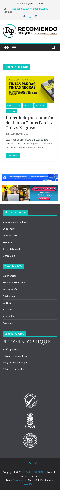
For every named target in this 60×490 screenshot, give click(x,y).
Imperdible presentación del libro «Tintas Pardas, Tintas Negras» (29, 122)
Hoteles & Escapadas (14, 282)
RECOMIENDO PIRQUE (18, 134)
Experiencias (9, 275)
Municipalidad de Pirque (16, 222)
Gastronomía (10, 289)
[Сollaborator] (30, 176)
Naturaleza (9, 309)
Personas (11, 111)
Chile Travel (9, 228)
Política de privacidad (13, 369)
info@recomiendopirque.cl (16, 362)
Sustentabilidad (11, 249)
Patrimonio (41, 105)
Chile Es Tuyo (10, 235)
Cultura (28, 105)
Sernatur (7, 242)
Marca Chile (9, 255)
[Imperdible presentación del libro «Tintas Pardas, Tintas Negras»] (30, 89)
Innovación (9, 316)
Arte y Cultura (13, 105)
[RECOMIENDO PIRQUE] (6, 47)
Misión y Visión (10, 349)
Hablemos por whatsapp (15, 355)
